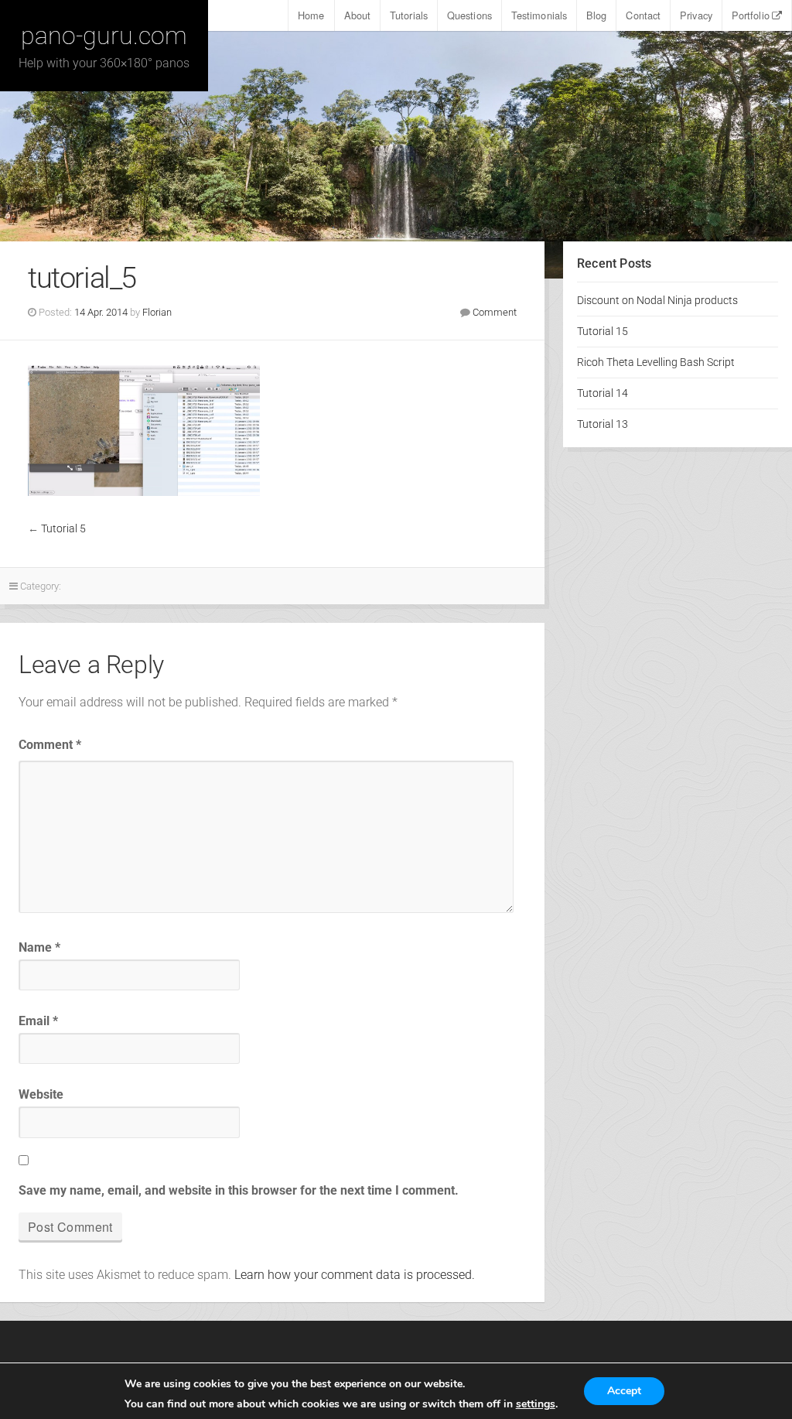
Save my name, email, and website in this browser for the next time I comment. (239, 1190)
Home (311, 15)
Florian (157, 312)
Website (41, 1094)
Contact (643, 15)
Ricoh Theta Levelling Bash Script (656, 362)
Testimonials (539, 15)
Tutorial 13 (602, 424)
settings (535, 1404)
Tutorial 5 (63, 528)
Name (39, 947)
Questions (469, 15)
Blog (596, 15)
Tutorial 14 (602, 393)
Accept (624, 1390)
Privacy (696, 15)
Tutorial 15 (602, 331)
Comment (495, 312)
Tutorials (409, 15)
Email (38, 1021)
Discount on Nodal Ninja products (657, 300)
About (357, 15)
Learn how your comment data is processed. (354, 1274)
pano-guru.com (104, 35)
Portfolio (751, 15)
